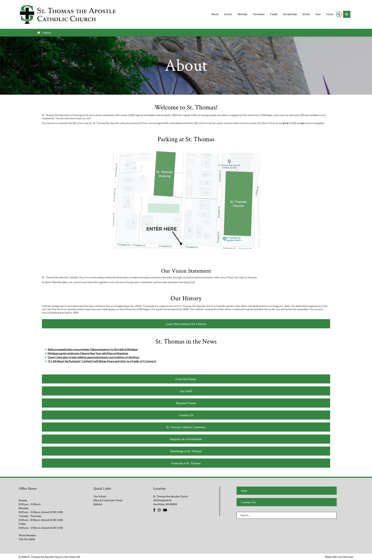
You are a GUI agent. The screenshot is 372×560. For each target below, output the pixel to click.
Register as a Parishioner (186, 439)
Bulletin (97, 504)
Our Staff (186, 391)
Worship (242, 14)
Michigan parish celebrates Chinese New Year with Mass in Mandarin (88, 353)
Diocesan (348, 556)
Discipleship (290, 14)
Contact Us (186, 415)
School (306, 14)
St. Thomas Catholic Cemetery (186, 427)
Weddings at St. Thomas (186, 451)
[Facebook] (154, 510)
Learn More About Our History (186, 324)
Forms (329, 14)
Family (274, 14)
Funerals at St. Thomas (186, 463)
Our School (99, 496)
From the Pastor (186, 379)
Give (318, 14)
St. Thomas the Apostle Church (44, 556)
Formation (259, 14)
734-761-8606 (27, 539)
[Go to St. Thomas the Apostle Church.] (38, 32)
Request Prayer (186, 403)
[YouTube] (165, 510)
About (215, 14)
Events (228, 14)
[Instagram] (159, 510)
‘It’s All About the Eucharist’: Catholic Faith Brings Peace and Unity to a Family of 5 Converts (102, 361)
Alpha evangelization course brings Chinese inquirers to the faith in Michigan (93, 349)
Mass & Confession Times (108, 500)
